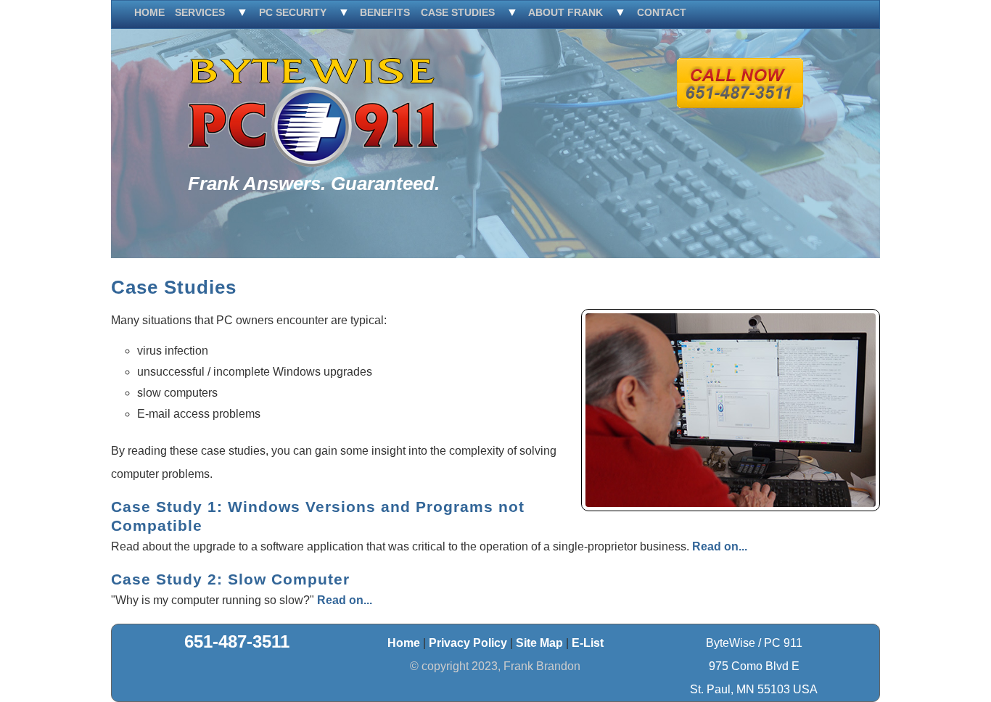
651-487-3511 (236, 641)
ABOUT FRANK (565, 12)
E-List (588, 643)
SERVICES (200, 12)
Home (403, 643)
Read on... (719, 546)
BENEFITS (385, 12)
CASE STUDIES (458, 12)
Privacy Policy (468, 643)
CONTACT (661, 12)
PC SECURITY (292, 12)
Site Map (539, 643)
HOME (149, 12)
